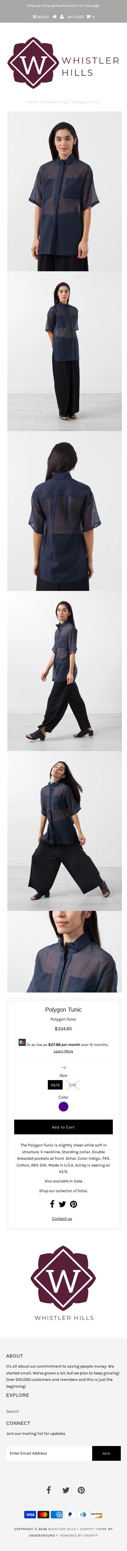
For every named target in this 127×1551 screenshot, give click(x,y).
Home (33, 102)
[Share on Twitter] (62, 1205)
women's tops (56, 102)
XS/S (55, 1085)
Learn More (63, 1051)
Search (12, 1411)
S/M (72, 1085)
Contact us (62, 1218)
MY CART (81, 16)
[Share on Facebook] (52, 1205)
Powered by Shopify (79, 1535)
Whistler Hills (62, 1529)
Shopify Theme (93, 1529)
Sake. (78, 1181)
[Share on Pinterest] (73, 1205)
